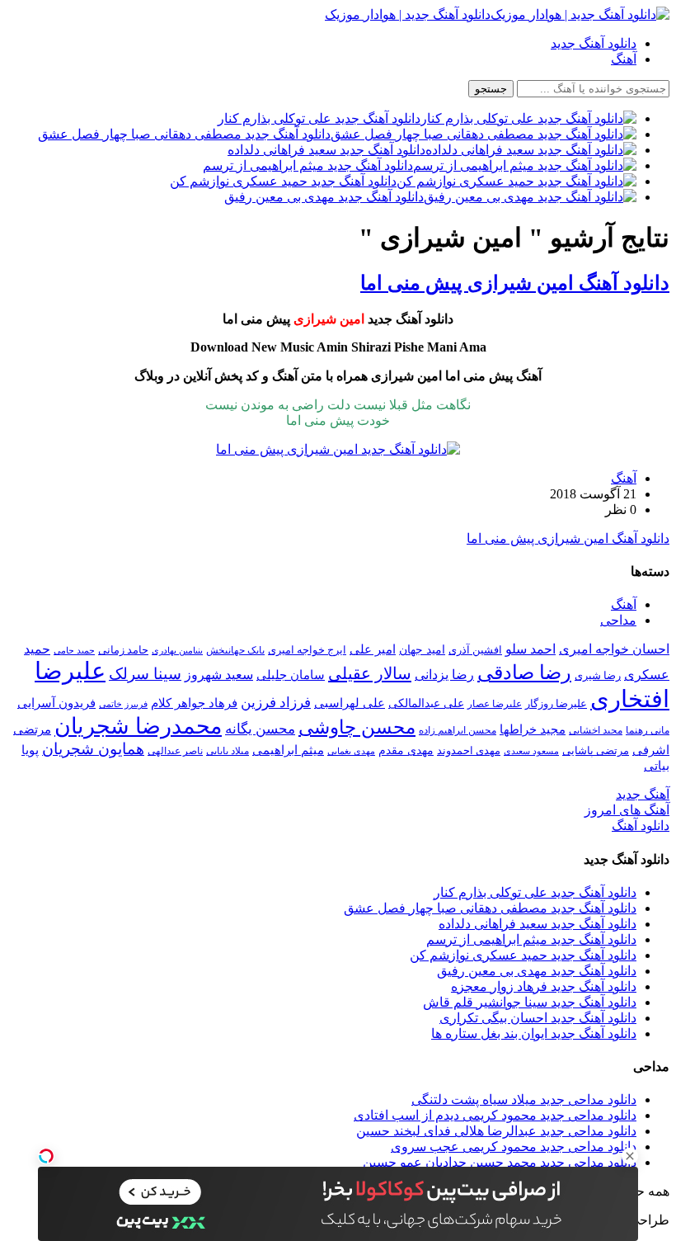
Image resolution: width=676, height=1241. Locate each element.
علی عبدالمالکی (426, 703)
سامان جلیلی (290, 675)
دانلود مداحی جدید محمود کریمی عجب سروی (513, 1147)
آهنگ (623, 59)
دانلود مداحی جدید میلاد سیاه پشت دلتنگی (523, 1099)
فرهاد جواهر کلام (194, 703)
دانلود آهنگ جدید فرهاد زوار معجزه (543, 986)
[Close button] (630, 1156)
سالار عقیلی (369, 673)
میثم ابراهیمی (288, 750)
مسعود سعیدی (531, 751)
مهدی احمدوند (468, 750)
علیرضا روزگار (556, 703)
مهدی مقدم (406, 750)
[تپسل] (46, 1156)
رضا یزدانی (444, 675)
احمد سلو (530, 649)
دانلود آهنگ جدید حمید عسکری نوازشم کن (523, 955)
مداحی (618, 620)
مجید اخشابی (595, 730)
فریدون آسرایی (56, 703)
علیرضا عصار (494, 704)
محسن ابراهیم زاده (457, 730)
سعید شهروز (219, 675)
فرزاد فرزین (276, 702)
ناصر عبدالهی (175, 751)
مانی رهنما (647, 730)
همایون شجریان (93, 748)
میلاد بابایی (227, 751)
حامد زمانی (123, 650)
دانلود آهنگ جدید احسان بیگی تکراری (537, 1018)
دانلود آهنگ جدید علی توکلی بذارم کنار (535, 892)
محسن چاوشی (356, 727)
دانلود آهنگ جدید (593, 43)
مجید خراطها (533, 729)
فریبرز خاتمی (123, 704)
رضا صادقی (524, 672)
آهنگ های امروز (626, 810)
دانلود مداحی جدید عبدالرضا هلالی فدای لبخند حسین (496, 1131)
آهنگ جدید (642, 794)
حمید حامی (74, 650)
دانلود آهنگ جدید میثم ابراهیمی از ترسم (531, 939)
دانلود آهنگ (640, 826)
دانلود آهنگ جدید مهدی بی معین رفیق (536, 971)
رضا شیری (598, 675)
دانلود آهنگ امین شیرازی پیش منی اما (514, 283)
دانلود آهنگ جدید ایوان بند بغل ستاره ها (533, 1033)
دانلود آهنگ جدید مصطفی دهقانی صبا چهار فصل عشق (490, 908)
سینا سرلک (145, 673)
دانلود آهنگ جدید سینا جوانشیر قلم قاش (529, 1002)
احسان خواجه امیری (614, 649)
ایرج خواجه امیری (307, 650)
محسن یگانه (260, 729)
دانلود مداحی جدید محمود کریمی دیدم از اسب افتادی (495, 1115)
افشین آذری (475, 650)
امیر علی (373, 649)
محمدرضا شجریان (138, 726)
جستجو (491, 89)
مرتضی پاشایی (595, 750)
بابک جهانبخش (235, 650)
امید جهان (422, 649)
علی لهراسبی (349, 703)
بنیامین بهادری (177, 650)
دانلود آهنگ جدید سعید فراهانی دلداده (537, 924)
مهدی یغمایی (351, 751)
